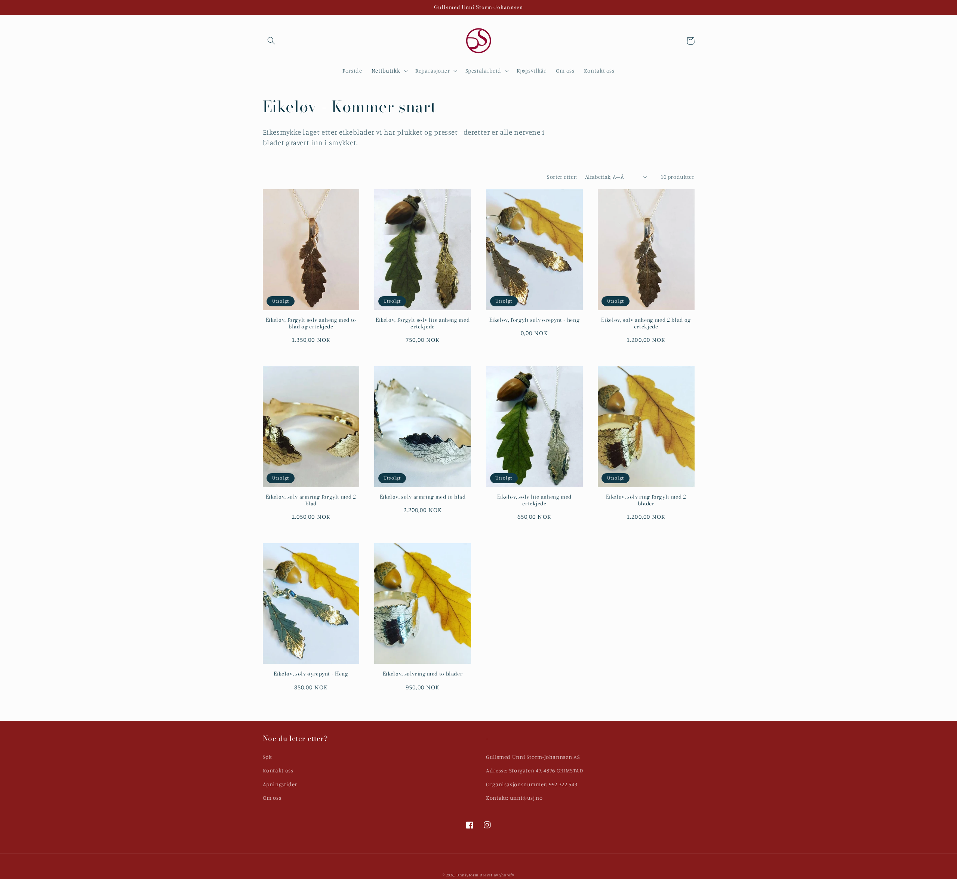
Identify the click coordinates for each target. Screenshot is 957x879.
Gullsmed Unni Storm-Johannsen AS (533, 757)
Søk (267, 757)
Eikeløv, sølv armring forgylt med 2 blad (311, 500)
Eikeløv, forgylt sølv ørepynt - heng (534, 320)
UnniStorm (467, 875)
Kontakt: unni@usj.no (514, 797)
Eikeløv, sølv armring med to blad (423, 497)
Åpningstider (280, 784)
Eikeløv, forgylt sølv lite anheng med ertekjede (423, 323)
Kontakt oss (278, 770)
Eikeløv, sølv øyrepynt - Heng (311, 674)
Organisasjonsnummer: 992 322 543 (531, 784)
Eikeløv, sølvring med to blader (423, 674)
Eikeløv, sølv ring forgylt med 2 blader (646, 500)
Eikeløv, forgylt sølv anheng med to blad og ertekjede (311, 323)
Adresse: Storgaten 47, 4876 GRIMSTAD (534, 770)
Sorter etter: (562, 177)
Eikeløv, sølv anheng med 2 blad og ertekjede (645, 323)
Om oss (272, 797)
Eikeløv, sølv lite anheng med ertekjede (534, 500)
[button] (271, 40)
